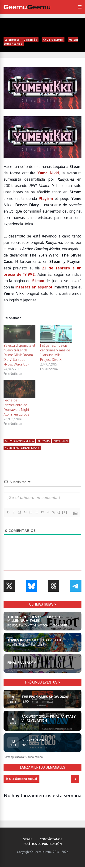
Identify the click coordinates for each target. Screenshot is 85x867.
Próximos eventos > (42, 682)
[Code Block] (48, 512)
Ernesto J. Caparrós (22, 39)
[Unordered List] (36, 512)
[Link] (53, 512)
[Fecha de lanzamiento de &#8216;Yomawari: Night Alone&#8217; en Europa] (19, 389)
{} (59, 512)
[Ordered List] (31, 512)
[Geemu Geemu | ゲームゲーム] (27, 7)
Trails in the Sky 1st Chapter (34, 640)
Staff (27, 839)
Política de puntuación (42, 844)
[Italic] (14, 512)
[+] (64, 512)
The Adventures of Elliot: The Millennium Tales (35, 619)
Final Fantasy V (21, 663)
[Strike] (25, 512)
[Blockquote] (42, 512)
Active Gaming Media (19, 441)
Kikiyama (44, 441)
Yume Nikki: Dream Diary (22, 447)
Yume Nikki (60, 441)
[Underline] (19, 512)
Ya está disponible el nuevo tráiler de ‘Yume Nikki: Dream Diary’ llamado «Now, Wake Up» (19, 354)
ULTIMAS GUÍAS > (42, 604)
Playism (46, 198)
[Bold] (8, 512)
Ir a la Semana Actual (21, 779)
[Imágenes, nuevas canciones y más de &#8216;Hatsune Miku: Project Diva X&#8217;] (56, 334)
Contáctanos (51, 839)
